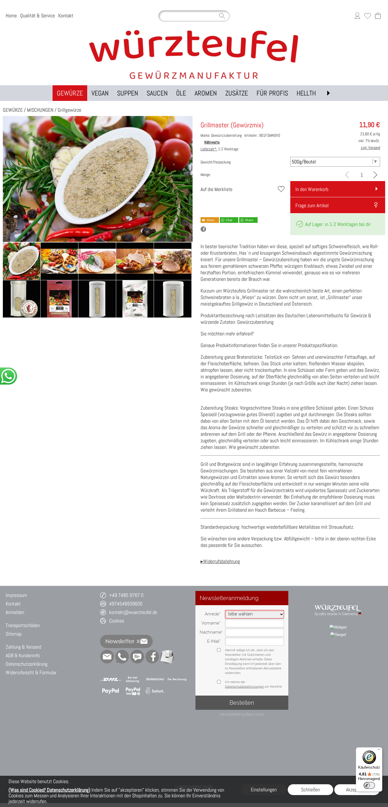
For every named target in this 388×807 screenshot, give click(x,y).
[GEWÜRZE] (70, 93)
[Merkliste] (367, 16)
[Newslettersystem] (167, 657)
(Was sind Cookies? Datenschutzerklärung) (49, 790)
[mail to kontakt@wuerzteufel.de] (107, 657)
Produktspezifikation (317, 345)
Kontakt (65, 16)
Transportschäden (23, 625)
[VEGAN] (100, 93)
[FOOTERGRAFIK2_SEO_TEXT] (338, 601)
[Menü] (379, 750)
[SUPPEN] (127, 93)
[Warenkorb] (377, 16)
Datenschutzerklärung (26, 664)
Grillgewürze (69, 110)
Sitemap (14, 633)
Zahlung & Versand (23, 647)
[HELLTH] (306, 93)
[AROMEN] (205, 93)
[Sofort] (155, 691)
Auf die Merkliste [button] (216, 189)
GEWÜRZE (13, 110)
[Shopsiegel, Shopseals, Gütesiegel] (338, 627)
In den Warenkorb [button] (311, 189)
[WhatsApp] (122, 657)
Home (11, 16)
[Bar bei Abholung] (132, 679)
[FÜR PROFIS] (272, 93)
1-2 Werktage (219, 149)
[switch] (369, 785)
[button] (328, 93)
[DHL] (110, 679)
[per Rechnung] (177, 679)
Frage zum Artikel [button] (312, 205)
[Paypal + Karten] (132, 691)
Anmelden (15, 612)
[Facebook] (152, 657)
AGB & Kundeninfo (23, 655)
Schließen (310, 789)
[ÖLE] (181, 93)
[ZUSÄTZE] (236, 93)
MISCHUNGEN (40, 110)
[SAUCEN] (157, 93)
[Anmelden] (357, 16)
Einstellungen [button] (264, 789)
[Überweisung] (155, 679)
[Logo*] (194, 31)
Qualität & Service (37, 16)
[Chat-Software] (137, 657)
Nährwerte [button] (212, 142)
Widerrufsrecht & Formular (31, 672)
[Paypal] (110, 691)
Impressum (16, 595)
